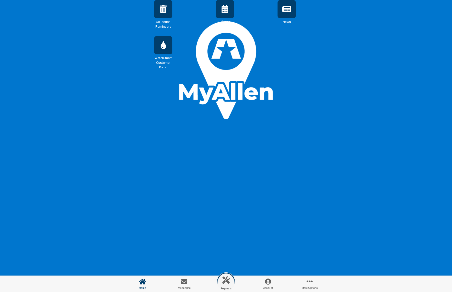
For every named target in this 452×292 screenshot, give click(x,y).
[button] (163, 16)
